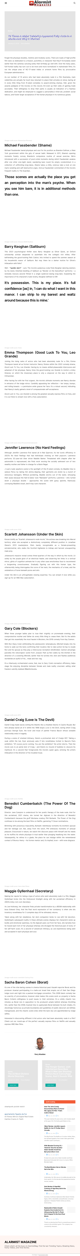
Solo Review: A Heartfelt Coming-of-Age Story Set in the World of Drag (55, 1188)
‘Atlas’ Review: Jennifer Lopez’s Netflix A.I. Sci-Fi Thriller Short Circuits (54, 1128)
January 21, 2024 (13, 43)
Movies (10, 31)
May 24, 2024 (51, 1115)
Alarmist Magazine (21, 1242)
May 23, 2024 (51, 1174)
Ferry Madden (25, 43)
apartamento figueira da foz (16, 1114)
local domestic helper (43, 1254)
